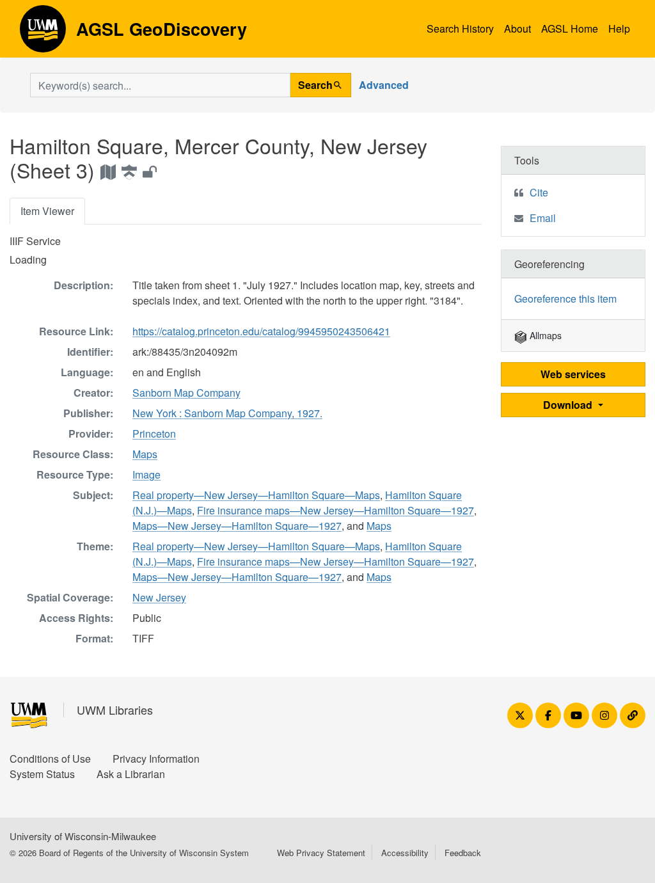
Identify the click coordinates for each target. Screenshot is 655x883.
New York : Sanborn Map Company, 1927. (227, 413)
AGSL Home (569, 28)
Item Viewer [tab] (47, 210)
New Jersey (159, 597)
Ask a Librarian (131, 774)
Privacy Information (156, 758)
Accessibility (405, 853)
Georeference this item (565, 298)
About (517, 28)
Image (146, 474)
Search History (460, 28)
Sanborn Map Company (186, 392)
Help (619, 28)
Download (569, 404)
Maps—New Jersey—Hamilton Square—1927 (237, 525)
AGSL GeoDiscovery (43, 33)
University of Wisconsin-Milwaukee (83, 836)
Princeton (154, 433)
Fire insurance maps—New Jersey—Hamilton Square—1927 (335, 510)
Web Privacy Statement (321, 853)
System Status (42, 774)
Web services (573, 374)
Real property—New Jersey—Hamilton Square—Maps (256, 495)
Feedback (463, 853)
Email (543, 218)
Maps (144, 454)
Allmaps (544, 335)
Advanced (384, 84)
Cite (539, 192)
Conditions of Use (50, 758)
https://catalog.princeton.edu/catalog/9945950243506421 (261, 331)
